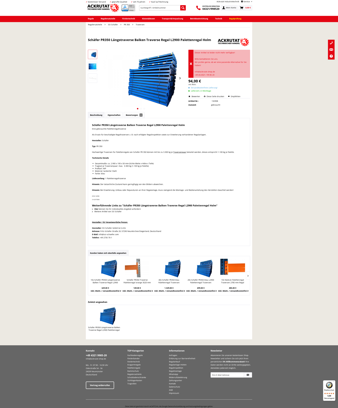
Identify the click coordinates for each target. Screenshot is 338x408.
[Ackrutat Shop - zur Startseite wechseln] (103, 8)
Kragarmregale (134, 364)
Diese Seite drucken (215, 96)
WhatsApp (173, 374)
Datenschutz (174, 387)
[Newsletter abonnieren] (248, 375)
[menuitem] (162, 7)
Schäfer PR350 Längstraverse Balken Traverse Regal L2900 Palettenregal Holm (104, 328)
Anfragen (173, 355)
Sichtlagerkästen (134, 380)
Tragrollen (132, 383)
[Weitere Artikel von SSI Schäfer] (234, 42)
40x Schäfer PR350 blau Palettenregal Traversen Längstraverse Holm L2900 (169, 281)
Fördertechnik (133, 361)
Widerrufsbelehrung (178, 377)
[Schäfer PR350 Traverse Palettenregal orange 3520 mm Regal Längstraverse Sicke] (137, 268)
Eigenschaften (114, 115)
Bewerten (196, 96)
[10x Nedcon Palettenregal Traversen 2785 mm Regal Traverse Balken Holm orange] (232, 268)
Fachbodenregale (135, 355)
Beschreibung (96, 115)
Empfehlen (235, 96)
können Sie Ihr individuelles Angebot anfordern (117, 209)
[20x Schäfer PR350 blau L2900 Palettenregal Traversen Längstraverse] (200, 268)
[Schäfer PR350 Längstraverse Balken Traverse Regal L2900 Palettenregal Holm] (104, 315)
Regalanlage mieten (178, 364)
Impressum (174, 393)
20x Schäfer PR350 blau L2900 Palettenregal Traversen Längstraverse (201, 281)
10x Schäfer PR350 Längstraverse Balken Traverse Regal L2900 (105, 281)
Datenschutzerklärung (176, 406)
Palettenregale (133, 368)
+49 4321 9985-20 (96, 355)
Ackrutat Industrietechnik (228, 1)
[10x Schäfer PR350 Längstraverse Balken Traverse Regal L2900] (105, 268)
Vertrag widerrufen (100, 385)
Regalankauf (174, 361)
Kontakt (172, 383)
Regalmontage (175, 371)
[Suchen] (183, 7)
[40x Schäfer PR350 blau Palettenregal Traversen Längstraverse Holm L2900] (169, 268)
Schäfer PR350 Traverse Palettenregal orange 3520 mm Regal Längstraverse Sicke (137, 281)
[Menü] (333, 382)
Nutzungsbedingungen (198, 406)
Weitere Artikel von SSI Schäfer (108, 211)
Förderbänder (133, 358)
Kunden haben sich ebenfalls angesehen (108, 253)
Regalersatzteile (134, 374)
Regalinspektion (176, 368)
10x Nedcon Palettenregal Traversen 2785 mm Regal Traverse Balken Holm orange (233, 281)
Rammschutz (133, 371)
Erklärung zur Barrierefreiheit (182, 358)
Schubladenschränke (136, 377)
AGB (171, 390)
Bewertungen (134, 115)
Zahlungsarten (175, 380)
